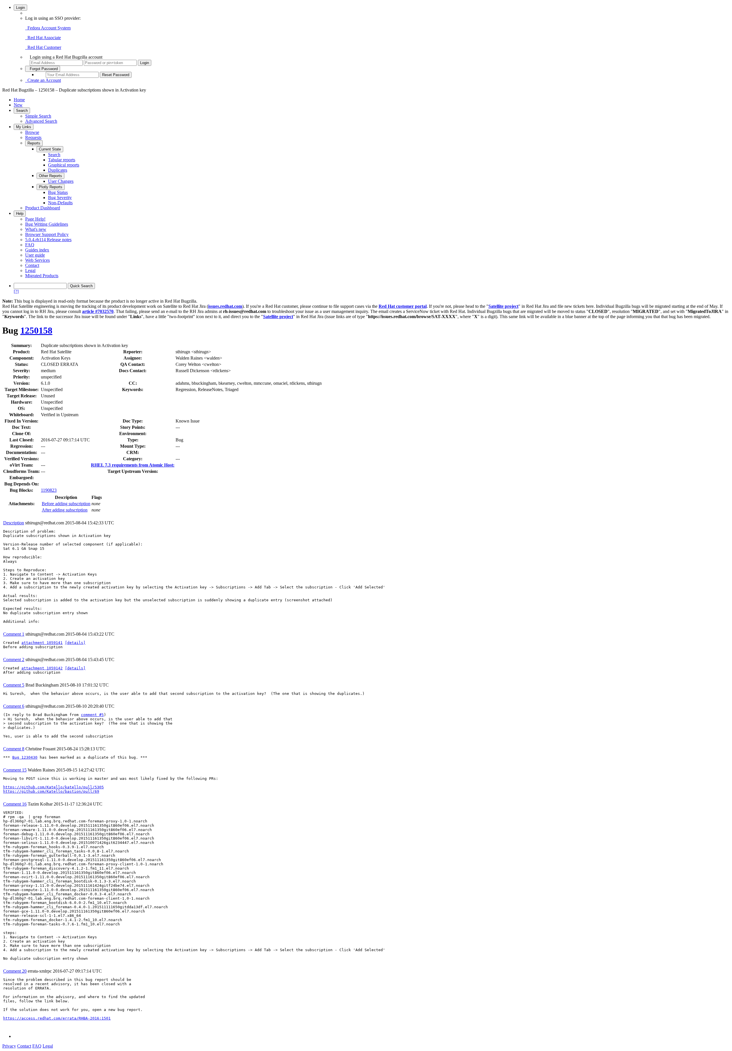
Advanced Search (41, 121)
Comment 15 (15, 770)
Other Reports (50, 176)
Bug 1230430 (24, 757)
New (18, 104)
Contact (32, 265)
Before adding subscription (66, 503)
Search (22, 110)
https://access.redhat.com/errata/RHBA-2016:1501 (57, 1018)
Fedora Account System (48, 27)
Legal (30, 270)
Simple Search (38, 116)
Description (13, 522)
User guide (35, 255)
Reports (33, 143)
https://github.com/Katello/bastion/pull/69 (51, 791)
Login (20, 7)
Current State (50, 149)
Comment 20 (15, 971)
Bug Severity (60, 197)
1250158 (36, 330)
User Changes (60, 181)
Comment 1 (13, 634)
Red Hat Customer (43, 47)
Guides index (37, 249)
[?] (16, 291)
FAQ (29, 244)
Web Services (37, 260)
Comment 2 (13, 659)
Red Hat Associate (43, 37)
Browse (32, 132)
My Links (23, 127)
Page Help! (35, 219)
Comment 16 (15, 804)
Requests (33, 137)
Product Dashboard (42, 207)
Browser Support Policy (47, 234)
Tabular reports (61, 159)
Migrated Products (41, 275)
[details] (75, 642)
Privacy (9, 1046)
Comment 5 (13, 685)
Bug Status (58, 192)
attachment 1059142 (42, 668)
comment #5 (92, 715)
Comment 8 (13, 748)
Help (19, 213)
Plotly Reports (50, 187)
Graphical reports (63, 164)
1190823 (49, 490)
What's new (35, 229)
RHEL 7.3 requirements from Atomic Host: (132, 465)
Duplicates (57, 170)
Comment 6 (13, 706)
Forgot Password (42, 69)
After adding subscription (64, 509)
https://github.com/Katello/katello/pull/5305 (53, 787)
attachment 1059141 (42, 642)
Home (19, 99)
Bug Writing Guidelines (46, 224)
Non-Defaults (60, 202)
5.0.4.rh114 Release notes (48, 239)
